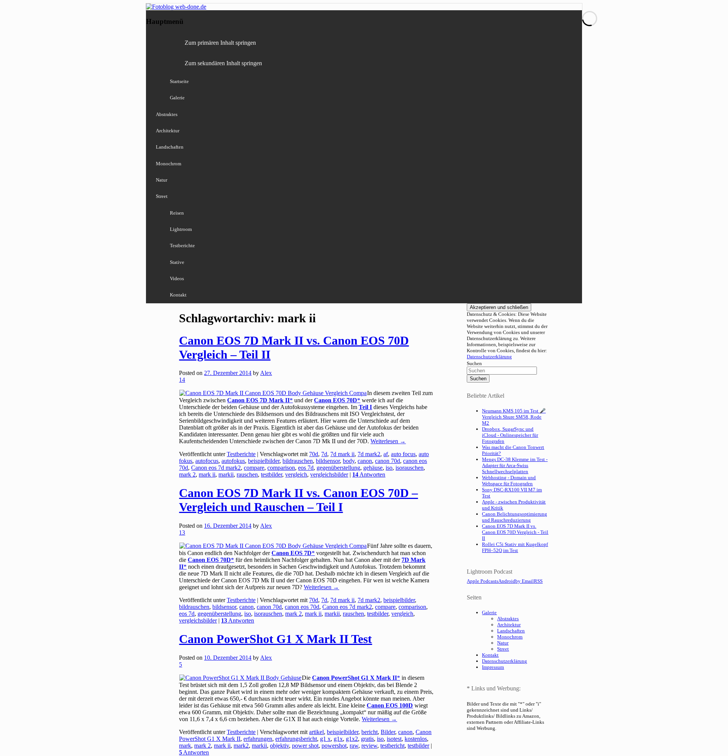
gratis (367, 739)
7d (324, 454)
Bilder (388, 732)
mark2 (241, 745)
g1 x (325, 739)
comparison (281, 467)
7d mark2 (369, 454)
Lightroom (181, 229)
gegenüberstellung (338, 467)
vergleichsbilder (329, 474)
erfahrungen (257, 739)
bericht (369, 732)
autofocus (206, 461)
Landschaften (170, 147)
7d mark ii (342, 454)
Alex (266, 373)
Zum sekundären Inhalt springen (223, 63)
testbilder (271, 474)
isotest (394, 739)
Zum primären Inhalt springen (220, 42)
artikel (316, 732)
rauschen (247, 474)
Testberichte (182, 245)
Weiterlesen (388, 441)
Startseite (179, 81)
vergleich (296, 474)
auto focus (403, 454)
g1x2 (352, 739)
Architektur (167, 130)
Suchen (474, 363)
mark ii (207, 474)
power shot (305, 745)
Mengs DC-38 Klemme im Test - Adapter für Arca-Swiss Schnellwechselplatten (515, 465)
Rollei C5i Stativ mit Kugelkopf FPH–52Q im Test (515, 547)
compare (254, 467)
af (385, 454)
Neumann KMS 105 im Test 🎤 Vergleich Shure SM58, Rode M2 (514, 417)
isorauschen (409, 467)
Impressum (493, 667)
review (369, 745)
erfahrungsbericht (296, 739)
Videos (177, 278)
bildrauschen (297, 461)
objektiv (279, 745)
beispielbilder (263, 461)
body (349, 461)
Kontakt (178, 295)
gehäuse (373, 467)
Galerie (177, 97)
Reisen (177, 213)
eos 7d (306, 467)
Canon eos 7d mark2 (216, 467)
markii (226, 474)
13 (182, 532)
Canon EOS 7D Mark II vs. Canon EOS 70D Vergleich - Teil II (515, 532)
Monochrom (168, 163)
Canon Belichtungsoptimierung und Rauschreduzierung (514, 517)
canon (365, 461)
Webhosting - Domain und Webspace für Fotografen (509, 480)
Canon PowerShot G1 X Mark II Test (275, 639)
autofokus (233, 461)
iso (389, 467)
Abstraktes (166, 114)
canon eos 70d (302, 607)
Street (162, 196)
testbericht (392, 745)
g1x (338, 739)
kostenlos (416, 739)
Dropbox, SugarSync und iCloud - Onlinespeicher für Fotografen (510, 435)
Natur (161, 180)
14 (182, 379)
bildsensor (328, 461)
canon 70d (387, 461)
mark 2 (187, 474)
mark (185, 745)
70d (313, 454)
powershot (334, 745)
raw (354, 745)
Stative (177, 262)
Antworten (368, 474)
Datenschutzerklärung (489, 356)
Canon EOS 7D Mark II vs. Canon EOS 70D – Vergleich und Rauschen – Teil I (298, 500)
